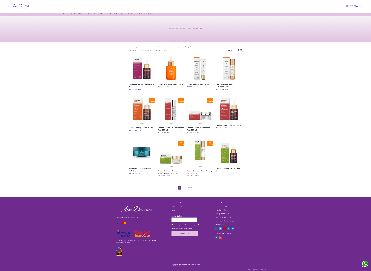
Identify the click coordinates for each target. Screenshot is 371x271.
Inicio (169, 28)
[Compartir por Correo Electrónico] (232, 228)
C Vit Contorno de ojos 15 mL (199, 84)
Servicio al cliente (221, 210)
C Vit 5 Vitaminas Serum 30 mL (171, 84)
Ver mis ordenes (220, 206)
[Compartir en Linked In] (228, 228)
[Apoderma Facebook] (216, 237)
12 (161, 50)
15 (164, 50)
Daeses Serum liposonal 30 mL (229, 125)
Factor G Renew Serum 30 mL (228, 169)
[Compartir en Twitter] (220, 228)
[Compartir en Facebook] (215, 228)
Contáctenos (176, 206)
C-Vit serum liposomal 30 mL (141, 128)
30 (166, 50)
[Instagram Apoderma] (220, 237)
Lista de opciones (177, 228)
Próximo (190, 187)
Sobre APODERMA (178, 203)
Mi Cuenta (218, 203)
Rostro (189, 28)
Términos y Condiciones (224, 221)
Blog (173, 210)
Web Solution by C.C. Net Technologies (257, 269)
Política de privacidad (223, 217)
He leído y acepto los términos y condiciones (188, 225)
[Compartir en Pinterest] (224, 228)
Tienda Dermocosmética (179, 28)
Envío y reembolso (221, 214)
